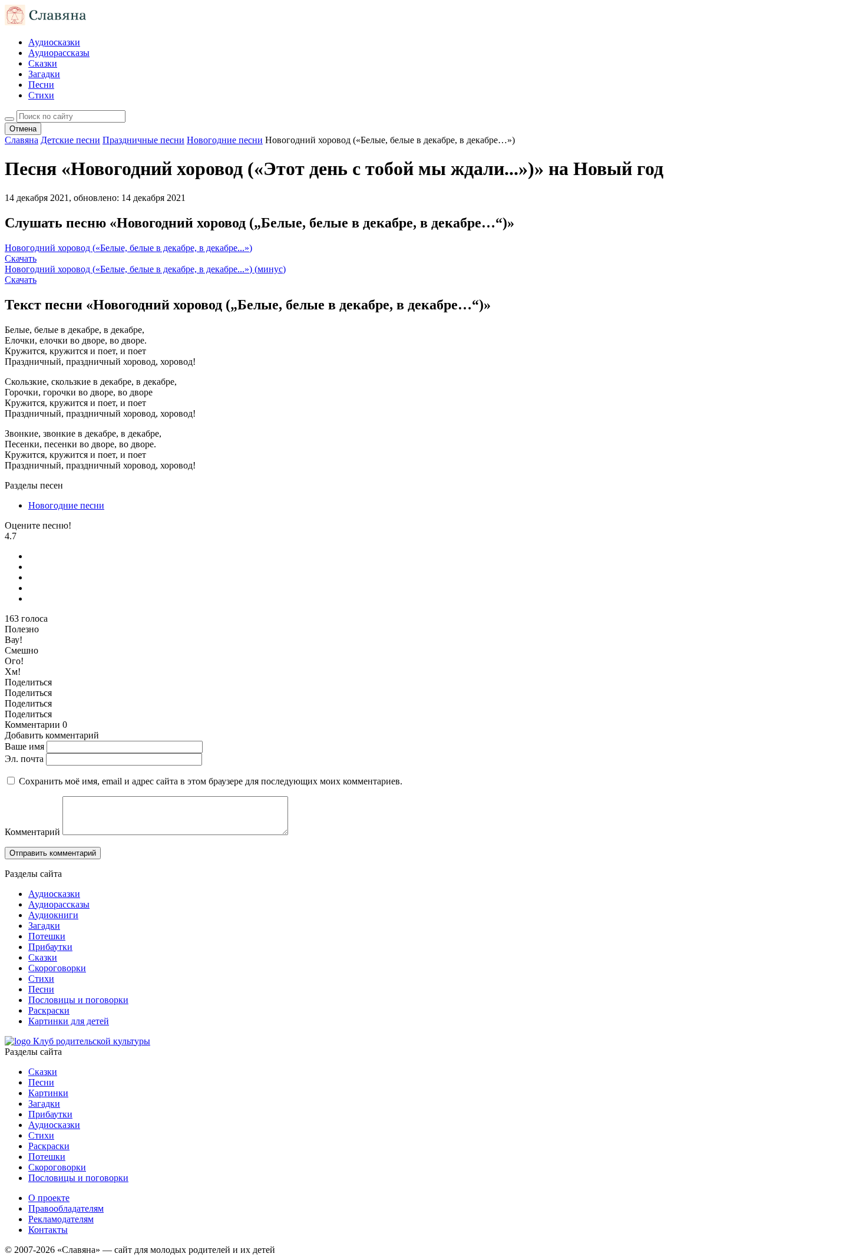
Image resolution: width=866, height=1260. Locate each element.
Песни (41, 85)
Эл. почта (24, 759)
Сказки (42, 63)
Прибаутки (50, 947)
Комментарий (32, 832)
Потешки (46, 936)
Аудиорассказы (59, 53)
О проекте (49, 1198)
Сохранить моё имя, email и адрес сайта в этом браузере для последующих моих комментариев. (210, 781)
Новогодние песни (66, 505)
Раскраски (49, 1010)
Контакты (48, 1230)
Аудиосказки (54, 42)
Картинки (48, 1093)
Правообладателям (66, 1208)
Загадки (44, 74)
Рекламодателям (61, 1219)
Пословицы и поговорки (78, 1000)
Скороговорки (57, 968)
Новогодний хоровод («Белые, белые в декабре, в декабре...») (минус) (145, 269)
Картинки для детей (68, 1021)
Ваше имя (24, 746)
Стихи (41, 95)
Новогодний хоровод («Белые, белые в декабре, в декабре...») (128, 248)
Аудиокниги (53, 915)
